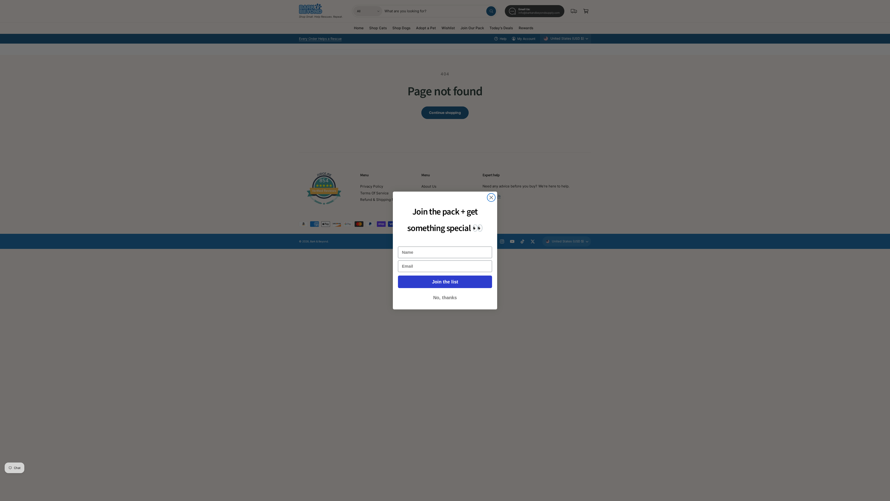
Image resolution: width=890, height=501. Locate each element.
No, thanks (445, 297)
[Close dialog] (491, 197)
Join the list (445, 281)
